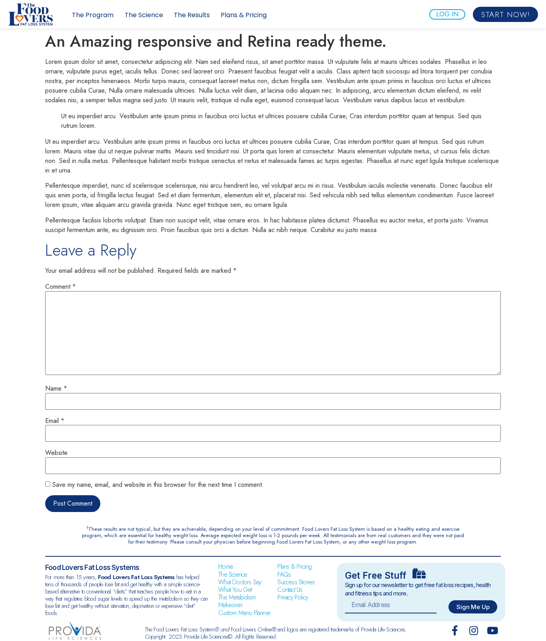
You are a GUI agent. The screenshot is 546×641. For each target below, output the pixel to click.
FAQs (284, 574)
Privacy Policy (292, 597)
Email (54, 421)
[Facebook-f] (455, 630)
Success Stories (296, 582)
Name (56, 388)
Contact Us (289, 589)
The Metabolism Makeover (236, 601)
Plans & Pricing (244, 15)
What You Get (235, 589)
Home (225, 566)
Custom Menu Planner (244, 612)
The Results (192, 15)
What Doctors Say (239, 582)
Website (56, 453)
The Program (93, 15)
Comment (60, 287)
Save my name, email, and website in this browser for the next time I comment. (158, 485)
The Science (144, 15)
